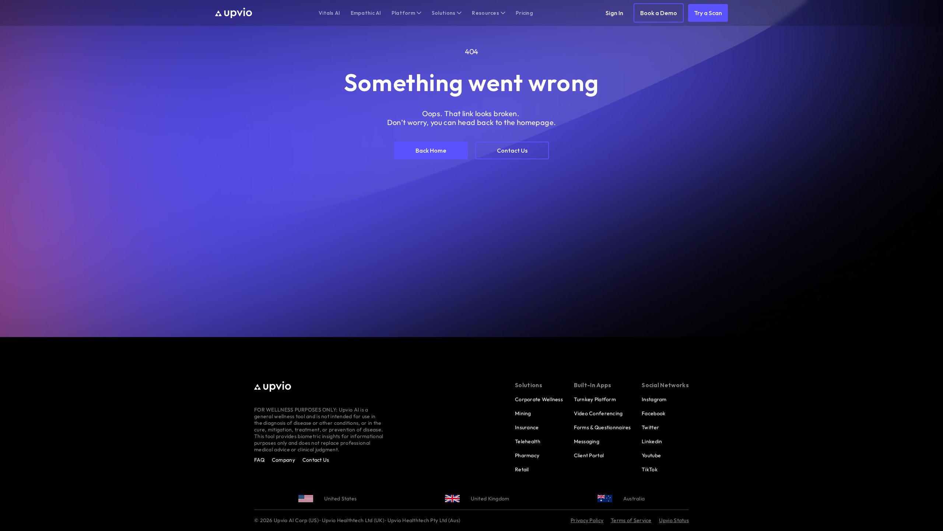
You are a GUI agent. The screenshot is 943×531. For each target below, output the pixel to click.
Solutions (444, 13)
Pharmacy (527, 455)
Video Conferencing (598, 413)
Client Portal (589, 455)
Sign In (614, 13)
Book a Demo (658, 13)
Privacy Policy (587, 520)
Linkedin (652, 441)
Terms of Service (631, 520)
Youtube (651, 455)
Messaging (587, 441)
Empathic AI (366, 13)
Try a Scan (708, 13)
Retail (522, 469)
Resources (485, 13)
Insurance (527, 427)
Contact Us (315, 460)
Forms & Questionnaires (602, 427)
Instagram (654, 399)
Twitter (650, 427)
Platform (403, 13)
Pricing (524, 13)
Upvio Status (674, 520)
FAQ (259, 460)
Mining (523, 413)
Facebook (653, 413)
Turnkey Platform (595, 399)
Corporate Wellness (539, 399)
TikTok (650, 469)
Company (283, 460)
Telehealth (527, 441)
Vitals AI (329, 13)
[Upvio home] (233, 13)
